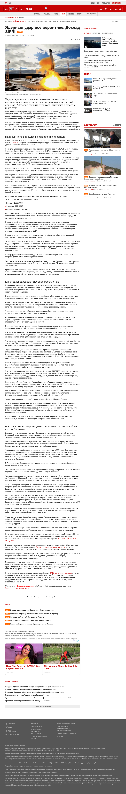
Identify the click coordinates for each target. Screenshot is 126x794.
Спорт (79, 14)
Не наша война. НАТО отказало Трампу (25, 617)
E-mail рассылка (13, 735)
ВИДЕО (93, 3)
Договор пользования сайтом (66, 723)
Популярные (96, 33)
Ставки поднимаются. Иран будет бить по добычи (30, 610)
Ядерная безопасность (12, 635)
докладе (14, 142)
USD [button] (21, 9)
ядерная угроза (53, 633)
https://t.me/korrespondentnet (17, 588)
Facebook (11, 724)
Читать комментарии (43, 706)
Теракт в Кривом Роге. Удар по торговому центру (104, 102)
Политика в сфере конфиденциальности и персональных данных (64, 728)
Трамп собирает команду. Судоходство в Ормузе (29, 624)
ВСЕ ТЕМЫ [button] (115, 21)
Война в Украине (36, 635)
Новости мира (89, 29)
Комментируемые (107, 33)
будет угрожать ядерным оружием (50, 547)
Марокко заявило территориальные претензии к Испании (30, 689)
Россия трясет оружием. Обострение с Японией (102, 110)
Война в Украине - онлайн (68, 21)
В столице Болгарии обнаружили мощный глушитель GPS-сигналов (34, 692)
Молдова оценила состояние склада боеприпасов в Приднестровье (34, 686)
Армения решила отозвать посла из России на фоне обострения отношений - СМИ (40, 698)
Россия (21, 18)
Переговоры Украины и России (37, 21)
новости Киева (53, 21)
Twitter (10, 727)
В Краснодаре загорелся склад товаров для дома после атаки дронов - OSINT (110, 41)
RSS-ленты (12, 731)
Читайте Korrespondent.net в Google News (42, 597)
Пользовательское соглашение (66, 733)
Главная (37, 14)
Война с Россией (25, 635)
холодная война (42, 633)
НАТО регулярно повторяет (60, 573)
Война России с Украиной (26, 631)
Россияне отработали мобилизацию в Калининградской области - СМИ (98, 61)
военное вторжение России (67, 633)
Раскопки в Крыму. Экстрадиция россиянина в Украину (32, 614)
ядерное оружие (31, 633)
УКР (10, 3)
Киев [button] (6, 9)
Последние (87, 33)
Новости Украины (89, 181)
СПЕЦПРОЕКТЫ (116, 3)
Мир (63, 14)
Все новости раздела (11, 18)
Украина (47, 14)
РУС (6, 3)
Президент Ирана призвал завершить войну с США (27, 701)
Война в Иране (44, 21)
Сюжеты (14, 631)
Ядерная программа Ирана (16, 633)
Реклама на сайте (37, 726)
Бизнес (71, 14)
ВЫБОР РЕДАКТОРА (90, 125)
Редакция (60, 736)
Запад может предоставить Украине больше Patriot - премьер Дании (100, 52)
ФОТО (98, 3)
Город (56, 14)
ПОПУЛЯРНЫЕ (106, 3)
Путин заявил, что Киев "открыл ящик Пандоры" (27, 695)
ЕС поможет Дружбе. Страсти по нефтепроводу (29, 620)
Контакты (34, 723)
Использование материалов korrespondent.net (37, 731)
